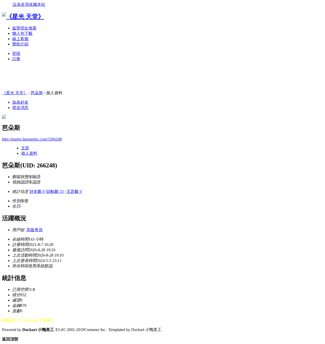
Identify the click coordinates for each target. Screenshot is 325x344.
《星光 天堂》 (14, 93)
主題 (25, 148)
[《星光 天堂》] (23, 16)
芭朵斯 (37, 93)
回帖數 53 (55, 191)
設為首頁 (21, 4)
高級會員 (34, 230)
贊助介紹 (20, 44)
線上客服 (20, 39)
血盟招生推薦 (24, 28)
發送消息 (20, 107)
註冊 (16, 59)
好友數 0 (37, 191)
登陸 (16, 53)
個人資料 (29, 153)
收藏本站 (37, 4)
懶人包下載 (22, 33)
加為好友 (20, 102)
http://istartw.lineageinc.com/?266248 (32, 139)
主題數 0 (74, 191)
